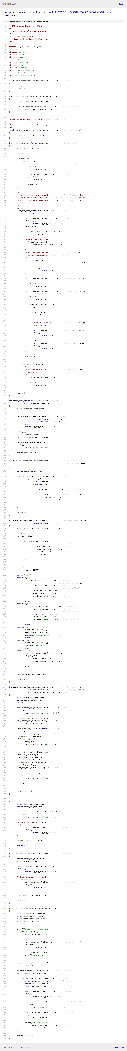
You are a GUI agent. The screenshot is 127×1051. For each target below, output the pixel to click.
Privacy (22, 1047)
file (54, 21)
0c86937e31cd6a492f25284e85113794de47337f (79, 12)
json (123, 1047)
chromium (8, 12)
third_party (38, 12)
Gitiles (15, 1047)
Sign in (122, 4)
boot (111, 12)
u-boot (49, 12)
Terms (28, 1047)
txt (116, 1047)
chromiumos (22, 12)
